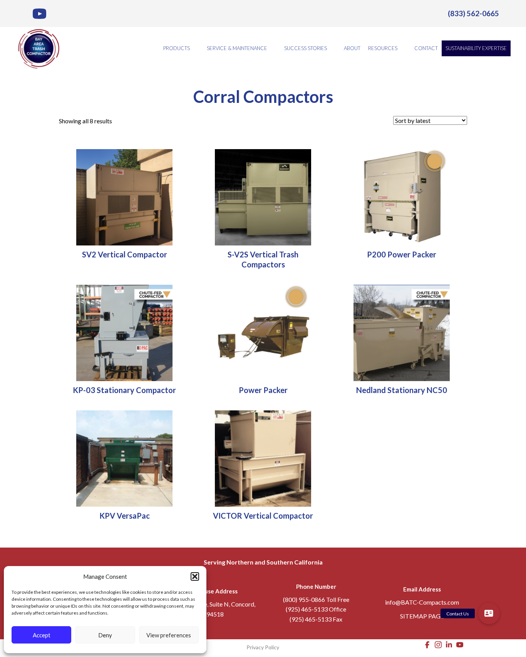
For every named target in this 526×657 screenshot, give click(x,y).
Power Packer (263, 390)
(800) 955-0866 (304, 599)
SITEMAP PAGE (422, 616)
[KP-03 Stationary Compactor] (124, 332)
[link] (473, 13)
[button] (195, 576)
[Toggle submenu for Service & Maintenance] (272, 48)
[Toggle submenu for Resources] (402, 48)
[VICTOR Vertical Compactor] (263, 457)
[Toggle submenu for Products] (195, 48)
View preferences (168, 635)
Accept (41, 635)
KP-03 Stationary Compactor (124, 390)
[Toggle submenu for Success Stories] (332, 48)
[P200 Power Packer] (401, 196)
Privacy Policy (262, 647)
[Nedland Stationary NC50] (401, 332)
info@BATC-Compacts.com (422, 602)
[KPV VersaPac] (124, 457)
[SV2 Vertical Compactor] (124, 196)
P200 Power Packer (401, 254)
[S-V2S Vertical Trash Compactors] (263, 196)
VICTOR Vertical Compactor (263, 515)
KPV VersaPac (124, 515)
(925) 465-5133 (307, 609)
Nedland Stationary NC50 (401, 390)
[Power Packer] (263, 332)
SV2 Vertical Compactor (124, 254)
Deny (105, 635)
